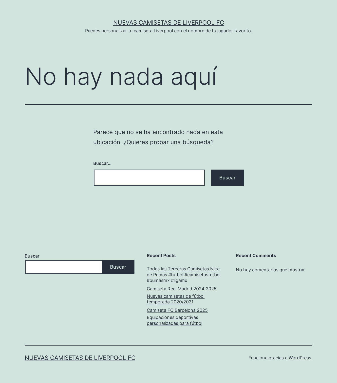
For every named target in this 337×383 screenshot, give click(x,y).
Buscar (32, 256)
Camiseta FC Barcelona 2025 (177, 310)
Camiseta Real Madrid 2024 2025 (182, 288)
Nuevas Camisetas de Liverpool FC (168, 22)
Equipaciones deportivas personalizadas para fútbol (174, 320)
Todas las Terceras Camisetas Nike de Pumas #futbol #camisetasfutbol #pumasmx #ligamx (184, 274)
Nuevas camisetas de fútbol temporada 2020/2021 (176, 299)
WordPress (300, 357)
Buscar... (102, 163)
